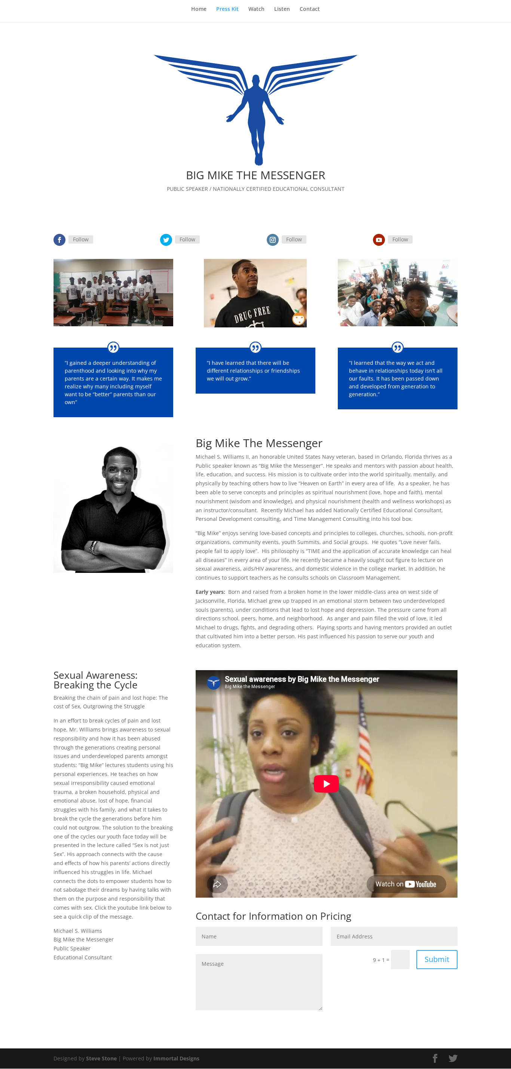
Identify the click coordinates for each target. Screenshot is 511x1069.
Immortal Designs (176, 1058)
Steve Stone (101, 1058)
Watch (256, 9)
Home (198, 9)
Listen (282, 9)
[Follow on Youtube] (379, 240)
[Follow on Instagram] (273, 240)
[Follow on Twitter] (166, 240)
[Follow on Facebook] (59, 240)
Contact (310, 9)
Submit (437, 959)
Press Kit (227, 9)
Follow (81, 239)
